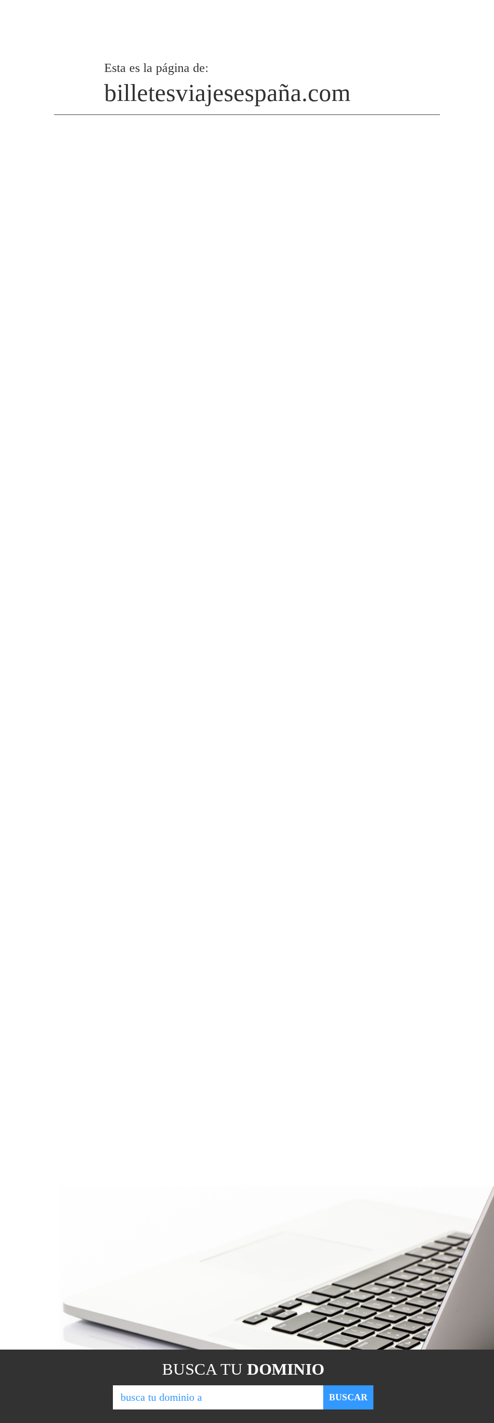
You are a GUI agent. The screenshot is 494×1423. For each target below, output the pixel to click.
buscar (348, 1397)
